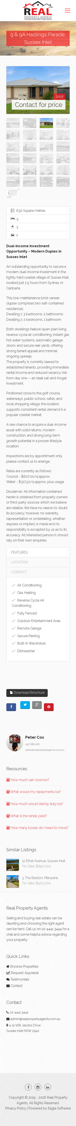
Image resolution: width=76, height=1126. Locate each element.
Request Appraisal (24, 973)
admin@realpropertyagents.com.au (35, 1019)
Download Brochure (29, 693)
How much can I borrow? (29, 780)
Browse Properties (24, 966)
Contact (16, 986)
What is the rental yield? (28, 816)
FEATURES (19, 552)
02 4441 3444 (52, 929)
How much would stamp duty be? (36, 804)
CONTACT (19, 572)
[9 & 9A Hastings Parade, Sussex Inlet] (38, 90)
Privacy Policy (15, 1108)
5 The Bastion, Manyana (40, 878)
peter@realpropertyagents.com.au (44, 749)
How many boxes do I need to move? (39, 828)
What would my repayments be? (35, 792)
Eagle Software (59, 1108)
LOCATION (19, 562)
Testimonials (19, 979)
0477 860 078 (32, 744)
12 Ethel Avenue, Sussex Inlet (43, 861)
